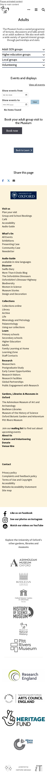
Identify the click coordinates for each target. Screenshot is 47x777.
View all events (37, 84)
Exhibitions (8, 240)
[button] (28, 9)
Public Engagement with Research (20, 385)
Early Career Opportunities (16, 371)
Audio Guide (8, 226)
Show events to (11, 100)
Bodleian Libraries (11, 409)
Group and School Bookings (17, 215)
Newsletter (8, 251)
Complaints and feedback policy (19, 476)
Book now (12, 130)
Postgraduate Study (13, 367)
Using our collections (13, 327)
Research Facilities (12, 378)
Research (7, 360)
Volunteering (9, 64)
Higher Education (11, 341)
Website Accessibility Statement (19, 486)
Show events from (12, 90)
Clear (35, 102)
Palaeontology (10, 323)
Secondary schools (12, 337)
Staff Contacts (10, 355)
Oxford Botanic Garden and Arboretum (23, 416)
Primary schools (10, 334)
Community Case (11, 247)
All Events (7, 237)
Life (4, 316)
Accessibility (8, 222)
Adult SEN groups (12, 49)
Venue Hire (8, 446)
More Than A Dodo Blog (14, 272)
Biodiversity (8, 283)
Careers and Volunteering (16, 439)
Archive (6, 313)
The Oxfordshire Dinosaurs (16, 276)
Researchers (8, 364)
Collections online (12, 305)
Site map (7, 490)
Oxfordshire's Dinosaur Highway (19, 279)
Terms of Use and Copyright (17, 479)
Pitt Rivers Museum (12, 420)
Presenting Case (10, 244)
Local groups (9, 59)
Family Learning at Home (15, 348)
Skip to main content (9, 4)
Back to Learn (23, 150)
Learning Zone (10, 352)
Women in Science (12, 286)
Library (6, 309)
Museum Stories (10, 290)
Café (4, 219)
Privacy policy (9, 472)
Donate (6, 442)
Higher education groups (16, 54)
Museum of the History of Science (20, 412)
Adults (5, 345)
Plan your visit (9, 212)
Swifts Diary (8, 269)
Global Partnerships (12, 381)
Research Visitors (11, 374)
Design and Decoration (14, 293)
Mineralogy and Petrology (16, 320)
